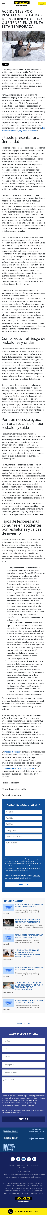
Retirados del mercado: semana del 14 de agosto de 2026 (29, 936)
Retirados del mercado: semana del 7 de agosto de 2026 (29, 969)
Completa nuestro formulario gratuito (18, 768)
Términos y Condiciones (16, 1165)
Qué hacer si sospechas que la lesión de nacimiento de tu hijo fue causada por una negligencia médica (29, 986)
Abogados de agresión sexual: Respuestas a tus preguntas (28, 921)
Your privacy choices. (23, 1171)
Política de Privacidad (23, 878)
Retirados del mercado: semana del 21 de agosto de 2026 (29, 906)
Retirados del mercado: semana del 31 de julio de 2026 (29, 1001)
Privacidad (34, 1165)
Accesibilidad (23, 1168)
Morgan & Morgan (12, 752)
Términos (36, 876)
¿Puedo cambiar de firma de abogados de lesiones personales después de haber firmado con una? (27, 953)
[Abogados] (22, 3)
